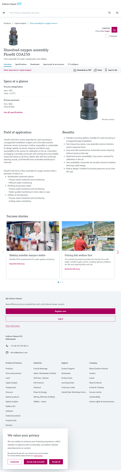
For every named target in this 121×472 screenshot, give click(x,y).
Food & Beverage (40, 368)
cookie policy (38, 456)
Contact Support (67, 368)
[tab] (8, 64)
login (107, 31)
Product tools (11, 420)
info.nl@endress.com (19, 352)
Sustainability (94, 397)
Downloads (66, 373)
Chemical (37, 387)
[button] (60, 311)
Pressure (9, 392)
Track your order (68, 387)
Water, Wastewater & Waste (45, 373)
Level (8, 378)
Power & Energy (40, 392)
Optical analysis (12, 401)
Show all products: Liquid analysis (17, 70)
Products (7, 23)
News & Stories (95, 382)
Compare (113, 36)
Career (92, 378)
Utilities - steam (40, 401)
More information (13, 326)
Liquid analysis (20, 23)
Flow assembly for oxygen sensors (44, 23)
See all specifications (13, 112)
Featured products (13, 415)
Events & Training (96, 387)
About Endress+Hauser (98, 368)
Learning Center (67, 382)
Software (9, 411)
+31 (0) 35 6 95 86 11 (19, 346)
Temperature (11, 387)
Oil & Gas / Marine (41, 378)
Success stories (95, 392)
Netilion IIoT (10, 406)
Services (9, 425)
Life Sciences (39, 382)
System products (12, 397)
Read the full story (17, 264)
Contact (92, 373)
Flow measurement (13, 373)
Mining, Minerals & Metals (44, 397)
